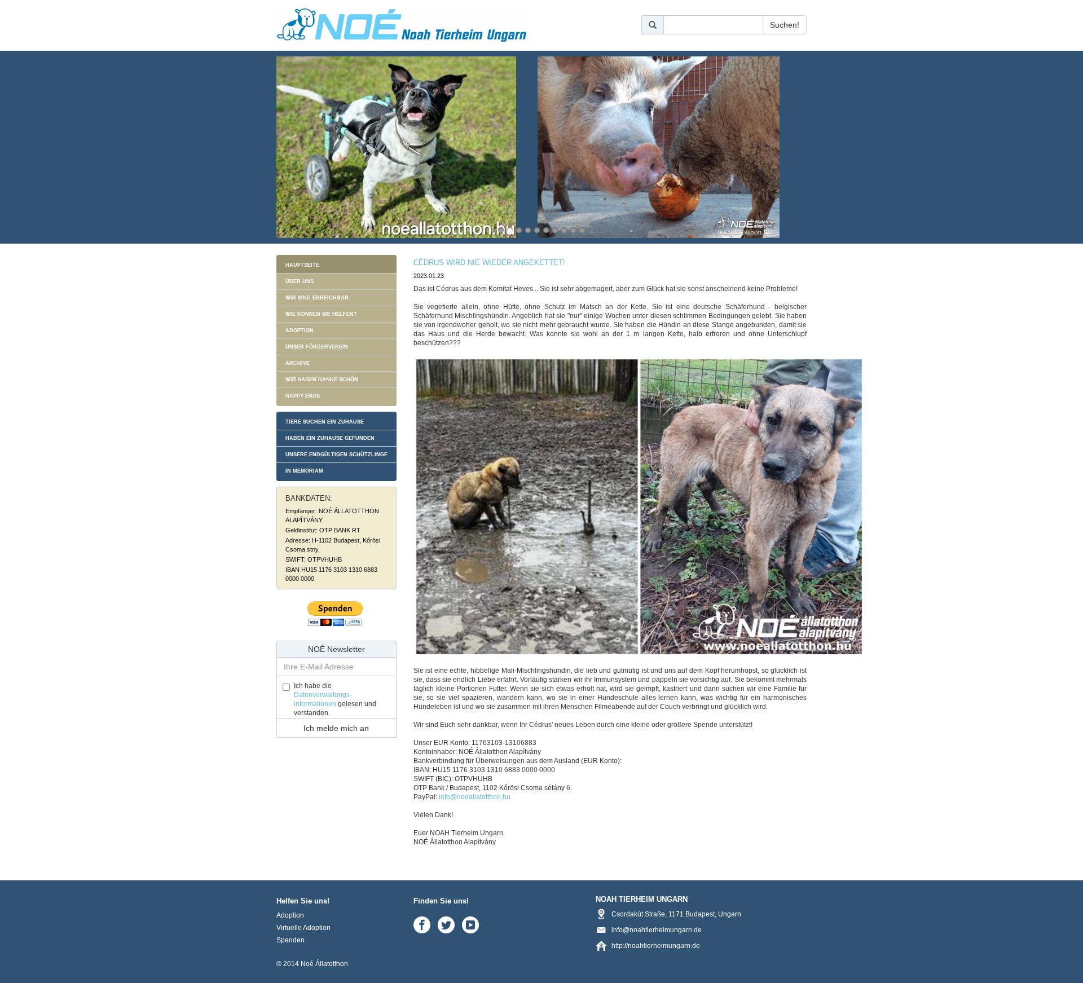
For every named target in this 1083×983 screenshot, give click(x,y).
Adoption (299, 330)
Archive (297, 363)
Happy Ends (302, 396)
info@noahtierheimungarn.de (656, 930)
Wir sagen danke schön (321, 379)
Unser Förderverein (316, 347)
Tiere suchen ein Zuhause (324, 422)
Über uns (299, 281)
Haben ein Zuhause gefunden (330, 438)
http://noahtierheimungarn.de (655, 946)
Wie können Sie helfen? (321, 314)
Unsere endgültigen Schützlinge (336, 454)
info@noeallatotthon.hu (474, 797)
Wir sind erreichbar (317, 298)
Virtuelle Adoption (303, 928)
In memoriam (304, 471)
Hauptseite (302, 265)
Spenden (290, 940)
